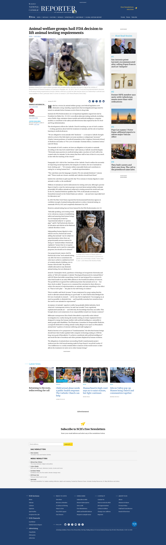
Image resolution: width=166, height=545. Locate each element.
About (120, 499)
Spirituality (69, 17)
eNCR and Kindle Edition (84, 511)
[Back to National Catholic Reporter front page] (53, 9)
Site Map (83, 530)
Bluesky (65, 524)
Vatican (45, 17)
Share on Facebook (93, 101)
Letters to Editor (103, 508)
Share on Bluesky (90, 101)
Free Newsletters (82, 508)
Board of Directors (124, 511)
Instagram (79, 524)
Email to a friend (100, 101)
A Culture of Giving (62, 505)
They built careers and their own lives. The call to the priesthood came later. (123, 167)
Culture (53, 17)
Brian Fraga (86, 396)
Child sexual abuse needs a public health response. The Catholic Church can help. (68, 392)
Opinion (60, 17)
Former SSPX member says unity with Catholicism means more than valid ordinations (123, 98)
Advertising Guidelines (61, 530)
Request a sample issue (84, 514)
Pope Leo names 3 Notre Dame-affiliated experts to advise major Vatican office (123, 133)
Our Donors (59, 514)
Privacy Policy (123, 505)
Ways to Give (60, 508)
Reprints (100, 514)
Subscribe (134, 17)
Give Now (59, 499)
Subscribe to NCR (82, 499)
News (39, 17)
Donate (123, 17)
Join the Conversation (35, 121)
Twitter (69, 524)
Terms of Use (70, 530)
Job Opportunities (103, 505)
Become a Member (61, 502)
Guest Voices (62, 381)
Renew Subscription (83, 502)
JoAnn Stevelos (60, 399)
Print (103, 101)
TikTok (83, 524)
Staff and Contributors (125, 508)
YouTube (76, 524)
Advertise (32, 538)
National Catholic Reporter (134, 524)
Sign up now (130, 9)
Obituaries (32, 535)
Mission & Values (124, 502)
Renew (128, 17)
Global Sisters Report (93, 17)
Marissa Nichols (114, 396)
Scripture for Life (34, 514)
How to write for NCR (104, 502)
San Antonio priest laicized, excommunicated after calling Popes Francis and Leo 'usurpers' (123, 63)
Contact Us (101, 499)
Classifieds (32, 532)
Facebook (72, 524)
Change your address (104, 511)
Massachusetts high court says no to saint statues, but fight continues (95, 390)
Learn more (36, 124)
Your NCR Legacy (61, 511)
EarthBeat (80, 17)
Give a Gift (80, 505)
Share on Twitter (97, 101)
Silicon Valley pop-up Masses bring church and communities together (122, 390)
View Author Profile (33, 106)
